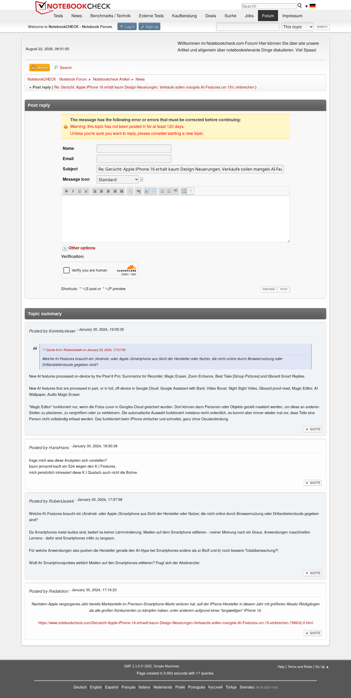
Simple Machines (166, 666)
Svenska (247, 687)
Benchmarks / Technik (110, 16)
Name (68, 148)
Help (281, 666)
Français (128, 687)
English (96, 687)
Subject (70, 169)
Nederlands (162, 687)
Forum (268, 16)
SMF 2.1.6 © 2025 (138, 666)
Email (68, 158)
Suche (230, 16)
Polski (180, 687)
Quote (315, 429)
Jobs (249, 16)
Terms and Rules (300, 666)
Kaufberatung (184, 16)
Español (111, 687)
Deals (210, 16)
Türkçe (231, 687)
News (76, 16)
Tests (58, 16)
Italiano (144, 687)
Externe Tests (151, 16)
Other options (82, 248)
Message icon (76, 179)
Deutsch (80, 687)
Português (196, 687)
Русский (215, 687)
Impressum (292, 16)
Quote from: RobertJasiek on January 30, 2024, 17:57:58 (85, 349)
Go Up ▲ (322, 666)
